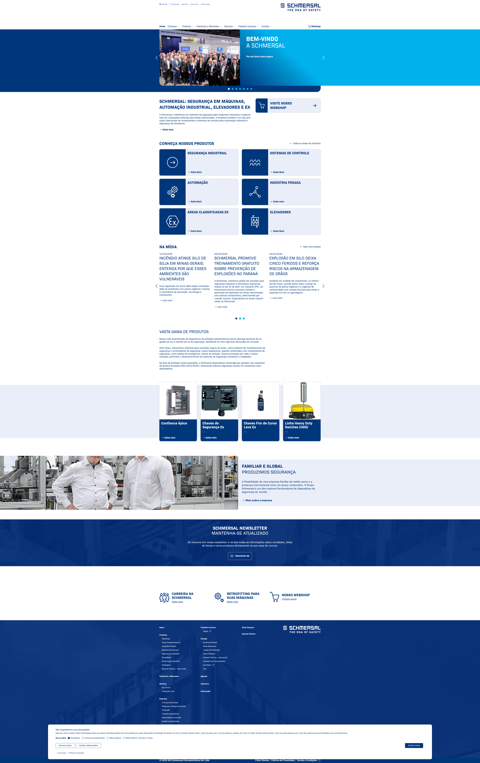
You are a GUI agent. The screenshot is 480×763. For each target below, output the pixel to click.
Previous (156, 57)
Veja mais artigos (311, 246)
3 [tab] (236, 89)
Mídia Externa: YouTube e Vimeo (139, 738)
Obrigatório (75, 738)
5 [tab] (244, 89)
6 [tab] (247, 89)
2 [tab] (233, 89)
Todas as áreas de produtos (306, 143)
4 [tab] (240, 89)
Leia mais (167, 300)
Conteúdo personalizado (94, 738)
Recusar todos (65, 745)
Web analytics (115, 738)
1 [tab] (229, 89)
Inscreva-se (242, 555)
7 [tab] (251, 89)
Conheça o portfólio (263, 77)
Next (323, 57)
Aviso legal (62, 753)
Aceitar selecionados (88, 745)
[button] (163, 4)
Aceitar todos (414, 745)
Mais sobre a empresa (259, 500)
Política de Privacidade (76, 753)
